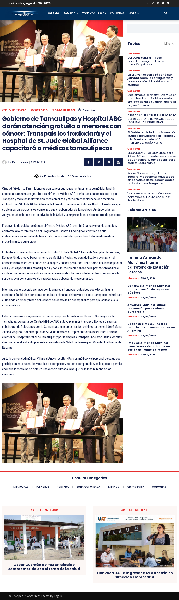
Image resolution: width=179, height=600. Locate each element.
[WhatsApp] (118, 162)
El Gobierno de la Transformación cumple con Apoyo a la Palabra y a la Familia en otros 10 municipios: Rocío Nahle (151, 137)
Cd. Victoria (14, 110)
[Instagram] (152, 3)
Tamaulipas (63, 110)
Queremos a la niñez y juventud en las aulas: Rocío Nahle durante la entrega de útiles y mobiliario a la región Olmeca (151, 100)
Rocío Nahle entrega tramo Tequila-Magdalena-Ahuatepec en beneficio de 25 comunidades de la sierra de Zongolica (150, 178)
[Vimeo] (162, 3)
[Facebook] (147, 3)
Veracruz (133, 53)
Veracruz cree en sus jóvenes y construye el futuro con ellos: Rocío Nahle (149, 196)
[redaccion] (5, 162)
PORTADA (39, 110)
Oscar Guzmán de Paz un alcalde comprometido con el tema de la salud (44, 567)
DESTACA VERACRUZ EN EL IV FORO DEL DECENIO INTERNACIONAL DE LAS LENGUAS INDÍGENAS (152, 118)
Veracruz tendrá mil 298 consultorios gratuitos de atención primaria (145, 60)
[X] (157, 3)
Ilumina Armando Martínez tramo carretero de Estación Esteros (148, 264)
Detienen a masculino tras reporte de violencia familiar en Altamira (151, 327)
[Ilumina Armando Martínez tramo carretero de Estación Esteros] (152, 234)
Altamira (133, 278)
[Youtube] (167, 3)
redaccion (20, 162)
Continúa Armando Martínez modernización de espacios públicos (148, 289)
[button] (165, 13)
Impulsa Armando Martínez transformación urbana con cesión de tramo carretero (148, 346)
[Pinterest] (108, 162)
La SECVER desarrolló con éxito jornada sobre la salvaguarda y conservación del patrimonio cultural (150, 80)
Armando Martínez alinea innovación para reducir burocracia (146, 308)
